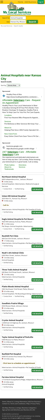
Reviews (12, 408)
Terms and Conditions (17, 404)
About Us (10, 402)
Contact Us (5, 404)
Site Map (5, 408)
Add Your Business (34, 402)
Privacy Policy (35, 404)
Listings (18, 408)
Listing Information (20, 402)
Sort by (3, 85)
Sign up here (6, 410)
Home (4, 402)
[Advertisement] (22, 50)
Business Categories (29, 408)
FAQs (28, 404)
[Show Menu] (1, 2)
